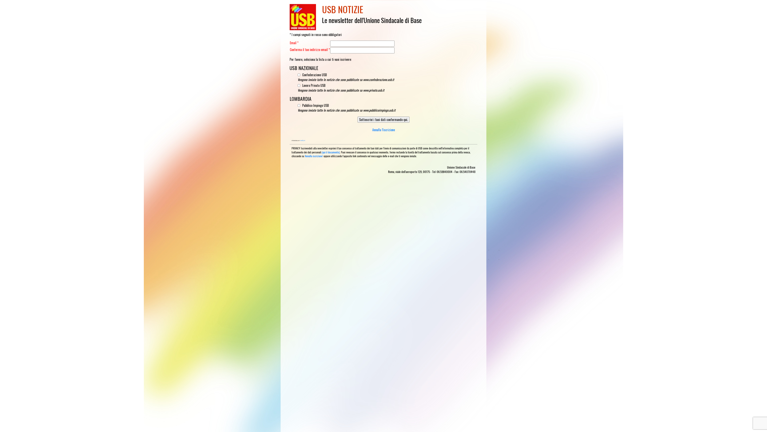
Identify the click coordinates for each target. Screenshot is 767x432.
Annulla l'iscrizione (383, 129)
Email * (294, 42)
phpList (302, 140)
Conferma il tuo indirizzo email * (310, 49)
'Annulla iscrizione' (314, 156)
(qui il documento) (331, 152)
